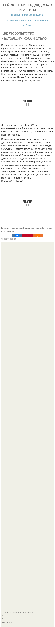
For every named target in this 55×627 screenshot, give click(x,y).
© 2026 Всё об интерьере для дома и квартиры (17, 612)
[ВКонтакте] (17, 235)
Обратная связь (7, 622)
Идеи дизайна (41, 19)
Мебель (27, 25)
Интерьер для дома (32, 14)
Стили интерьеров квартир (32, 228)
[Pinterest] (27, 235)
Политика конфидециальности (12, 619)
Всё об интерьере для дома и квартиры (27, 7)
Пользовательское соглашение (19, 616)
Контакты (5, 616)
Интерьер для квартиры (18, 19)
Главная (15, 14)
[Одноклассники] (38, 235)
